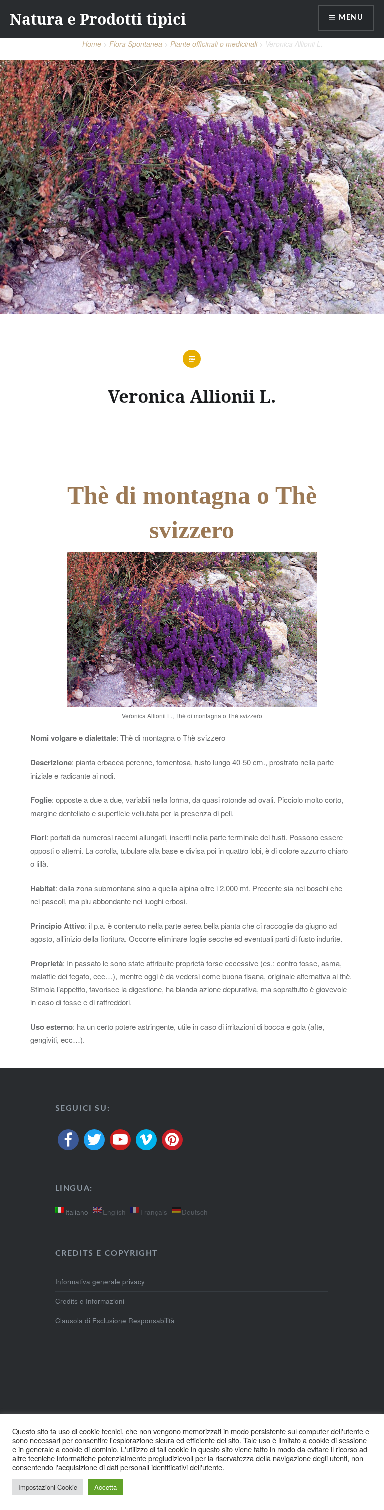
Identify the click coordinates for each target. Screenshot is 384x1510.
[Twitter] (94, 1139)
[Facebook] (68, 1139)
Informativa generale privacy (100, 1281)
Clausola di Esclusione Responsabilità (115, 1320)
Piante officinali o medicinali (214, 44)
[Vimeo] (146, 1139)
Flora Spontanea (136, 44)
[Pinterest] (172, 1139)
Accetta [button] (105, 1487)
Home (92, 44)
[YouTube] (120, 1139)
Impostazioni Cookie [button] (48, 1487)
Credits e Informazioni (90, 1301)
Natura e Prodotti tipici (98, 19)
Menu (351, 17)
